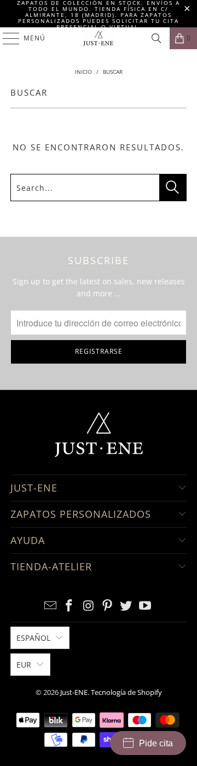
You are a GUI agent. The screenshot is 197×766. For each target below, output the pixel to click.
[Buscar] (156, 38)
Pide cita (156, 743)
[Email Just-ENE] (50, 606)
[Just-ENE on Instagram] (88, 606)
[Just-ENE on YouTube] (145, 606)
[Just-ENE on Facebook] (69, 606)
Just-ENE (74, 692)
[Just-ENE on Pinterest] (108, 606)
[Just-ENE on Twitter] (126, 606)
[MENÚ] (5, 38)
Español (33, 638)
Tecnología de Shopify (126, 692)
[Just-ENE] (98, 38)
